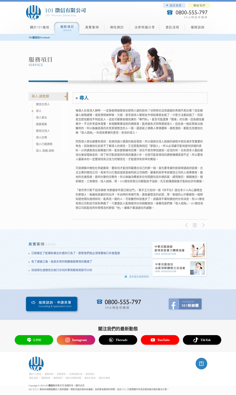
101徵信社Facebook (39, 37)
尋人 (38, 110)
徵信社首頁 (90, 378)
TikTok (205, 340)
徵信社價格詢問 (73, 378)
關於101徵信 (35, 374)
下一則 (203, 225)
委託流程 (172, 29)
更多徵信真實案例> (139, 276)
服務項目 (66, 29)
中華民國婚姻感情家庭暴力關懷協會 (179, 250)
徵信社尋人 (43, 104)
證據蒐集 (41, 124)
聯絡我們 (199, 5)
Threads (121, 340)
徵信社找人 (43, 130)
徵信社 (35, 389)
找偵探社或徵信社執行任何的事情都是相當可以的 (61, 270)
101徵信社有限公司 (56, 12)
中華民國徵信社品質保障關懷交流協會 (179, 268)
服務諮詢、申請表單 (52, 305)
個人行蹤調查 (44, 144)
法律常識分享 (145, 29)
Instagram (79, 340)
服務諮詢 (197, 29)
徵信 (124, 389)
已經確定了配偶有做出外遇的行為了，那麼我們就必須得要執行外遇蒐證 (75, 253)
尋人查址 (41, 117)
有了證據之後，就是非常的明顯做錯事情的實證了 (61, 261)
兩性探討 (117, 29)
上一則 (187, 225)
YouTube (163, 340)
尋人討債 (41, 137)
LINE (37, 340)
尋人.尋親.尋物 (45, 150)
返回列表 (195, 225)
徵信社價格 (104, 378)
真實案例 (92, 29)
